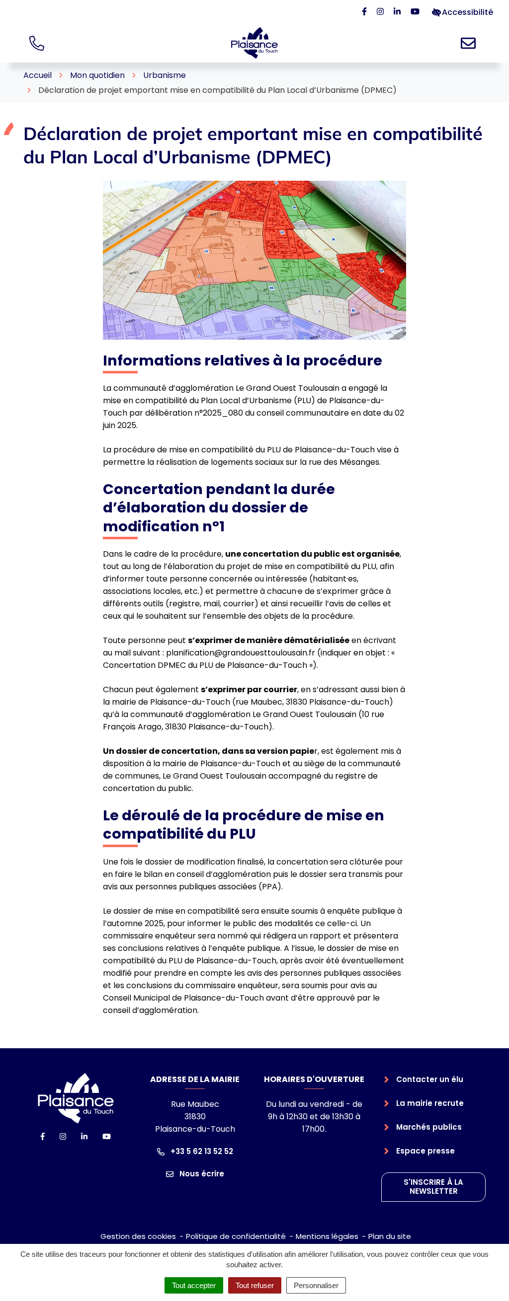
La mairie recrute (430, 1103)
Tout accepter (194, 1285)
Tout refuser (255, 1285)
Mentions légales (327, 1236)
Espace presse (425, 1151)
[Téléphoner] (38, 43)
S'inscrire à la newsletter (433, 1187)
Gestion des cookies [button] (138, 1236)
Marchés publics (429, 1127)
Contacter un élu (429, 1079)
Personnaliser (316, 1285)
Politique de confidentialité (236, 1236)
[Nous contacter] (470, 43)
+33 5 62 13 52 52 (201, 1151)
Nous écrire (200, 1173)
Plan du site (389, 1236)
